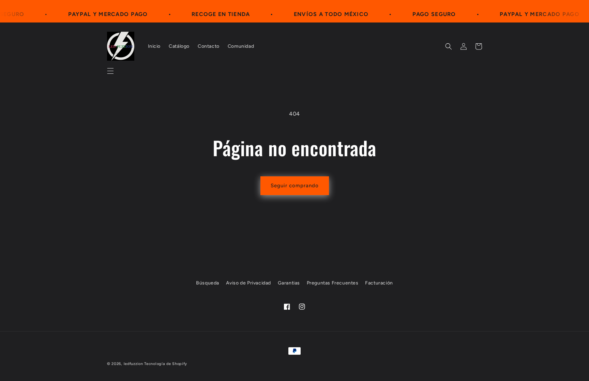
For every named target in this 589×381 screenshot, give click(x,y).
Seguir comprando (295, 185)
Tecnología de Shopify (165, 364)
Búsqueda (207, 283)
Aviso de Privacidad (248, 283)
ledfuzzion (133, 364)
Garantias (289, 283)
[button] (110, 70)
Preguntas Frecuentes (333, 283)
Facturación (379, 283)
